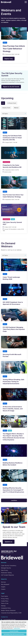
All (3, 103)
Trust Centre (4, 596)
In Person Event (12, 103)
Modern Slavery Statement (8, 610)
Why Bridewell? (5, 584)
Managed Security (6, 568)
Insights (3, 586)
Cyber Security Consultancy (8, 565)
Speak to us (8, 541)
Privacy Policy (5, 598)
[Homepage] (6, 2)
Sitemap (3, 605)
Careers (3, 589)
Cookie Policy (4, 601)
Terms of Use (4, 603)
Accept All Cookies (14, 631)
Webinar (16, 107)
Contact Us (4, 617)
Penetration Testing (6, 572)
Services (3, 582)
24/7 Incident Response (7, 575)
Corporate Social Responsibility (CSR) (11, 613)
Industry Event (6, 107)
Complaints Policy (6, 608)
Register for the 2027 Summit (11, 86)
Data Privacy (4, 570)
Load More (14, 500)
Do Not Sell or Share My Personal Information (14, 634)
